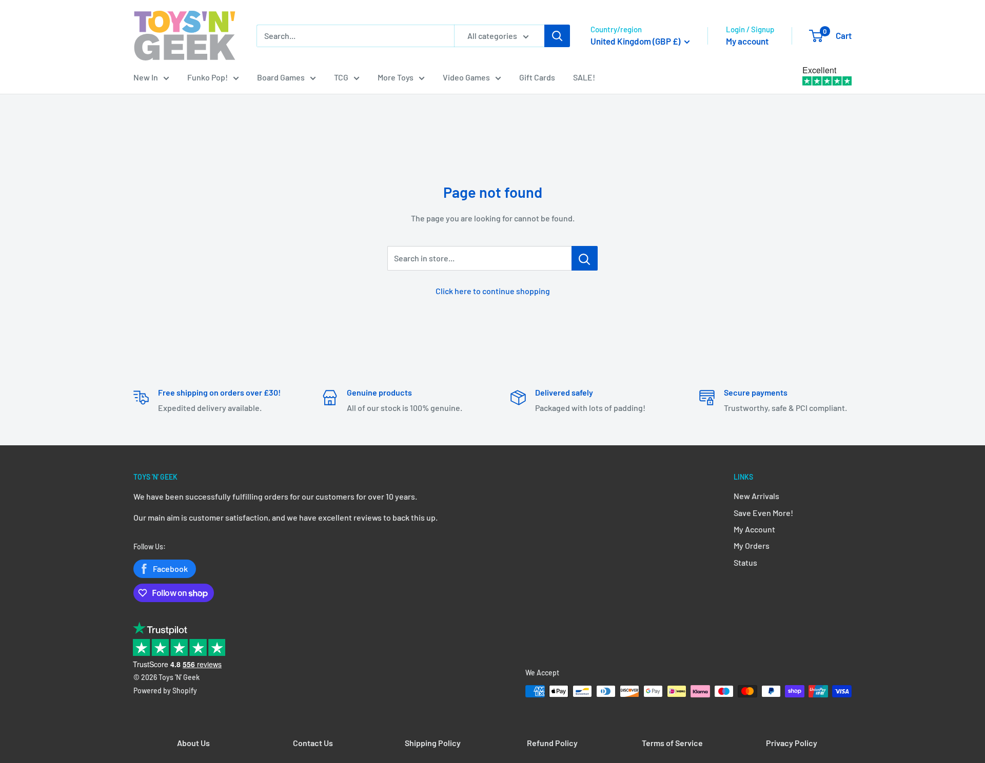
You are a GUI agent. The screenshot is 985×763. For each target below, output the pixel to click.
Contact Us (313, 743)
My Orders (752, 545)
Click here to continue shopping (493, 291)
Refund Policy (552, 743)
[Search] (557, 36)
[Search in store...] (585, 258)
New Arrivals (756, 496)
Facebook (170, 568)
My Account (754, 529)
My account (747, 41)
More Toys (395, 77)
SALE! (584, 77)
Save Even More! (763, 513)
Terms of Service (672, 743)
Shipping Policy (433, 743)
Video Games (466, 77)
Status (745, 562)
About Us (193, 743)
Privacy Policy (791, 743)
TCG (341, 77)
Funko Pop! (207, 77)
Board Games (281, 77)
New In (145, 77)
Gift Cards (537, 77)
